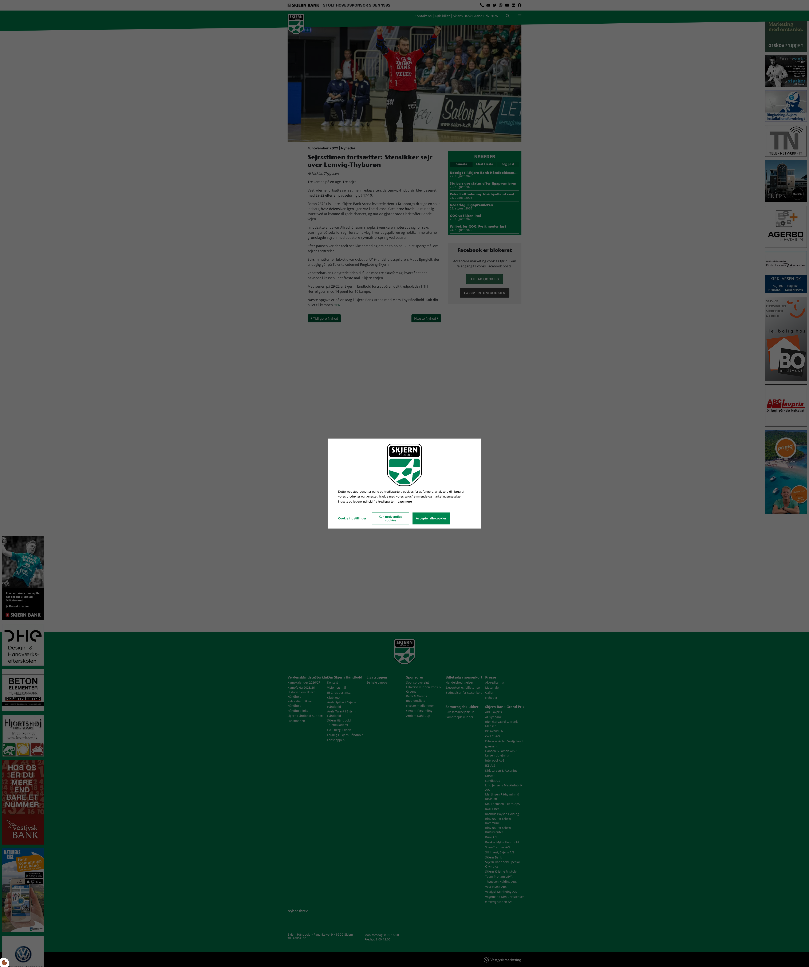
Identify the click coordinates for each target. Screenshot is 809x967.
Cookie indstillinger (352, 518)
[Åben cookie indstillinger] (4, 962)
